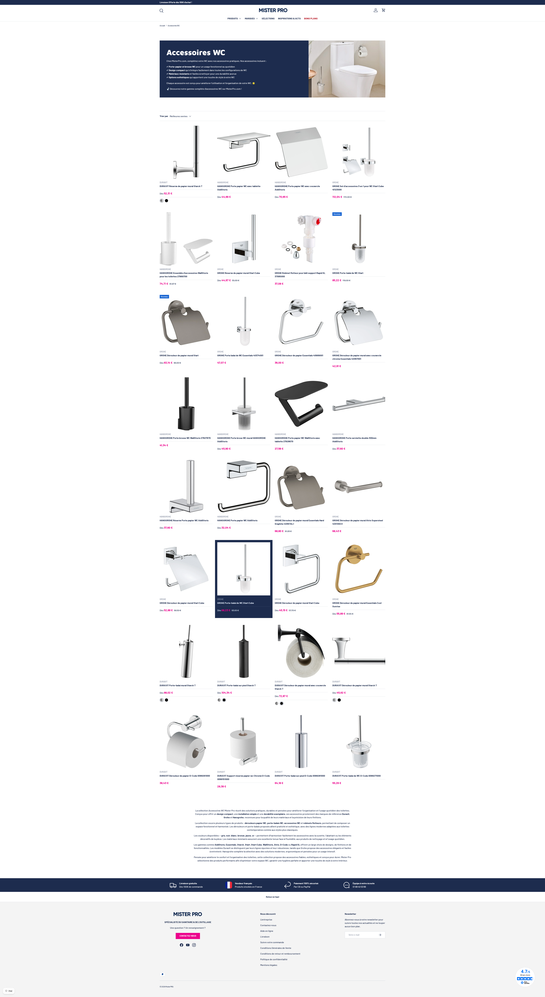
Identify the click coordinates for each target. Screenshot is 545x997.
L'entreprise (266, 919)
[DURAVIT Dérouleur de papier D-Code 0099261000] (186, 741)
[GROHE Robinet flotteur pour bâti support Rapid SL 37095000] (301, 238)
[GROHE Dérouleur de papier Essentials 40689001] (301, 321)
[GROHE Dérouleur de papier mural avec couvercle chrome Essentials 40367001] (358, 321)
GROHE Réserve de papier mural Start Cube (238, 273)
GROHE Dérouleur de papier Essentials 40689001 (299, 355)
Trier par (164, 116)
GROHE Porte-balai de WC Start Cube (235, 603)
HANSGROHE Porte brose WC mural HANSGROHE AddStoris (241, 440)
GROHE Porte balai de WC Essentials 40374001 (240, 355)
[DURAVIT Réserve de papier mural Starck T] (186, 152)
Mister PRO (169, 987)
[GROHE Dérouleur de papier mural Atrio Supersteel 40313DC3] (358, 486)
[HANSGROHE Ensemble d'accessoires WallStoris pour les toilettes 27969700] (186, 238)
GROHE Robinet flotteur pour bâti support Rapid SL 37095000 (300, 275)
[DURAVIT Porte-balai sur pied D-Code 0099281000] (301, 741)
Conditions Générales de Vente (275, 948)
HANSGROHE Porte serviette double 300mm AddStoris (354, 440)
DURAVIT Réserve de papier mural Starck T (181, 186)
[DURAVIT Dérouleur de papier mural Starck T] (358, 651)
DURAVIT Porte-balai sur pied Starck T (236, 685)
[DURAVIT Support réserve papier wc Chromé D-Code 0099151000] (243, 741)
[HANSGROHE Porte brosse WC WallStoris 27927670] (186, 403)
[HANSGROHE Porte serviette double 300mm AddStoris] (358, 403)
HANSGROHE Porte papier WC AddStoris (237, 520)
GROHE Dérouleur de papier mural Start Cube (182, 603)
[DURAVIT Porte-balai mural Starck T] (186, 651)
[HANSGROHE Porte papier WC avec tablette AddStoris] (243, 152)
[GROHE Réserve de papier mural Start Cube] (243, 238)
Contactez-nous (188, 936)
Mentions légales (268, 965)
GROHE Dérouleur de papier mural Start (179, 355)
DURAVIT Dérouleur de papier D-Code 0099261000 (185, 775)
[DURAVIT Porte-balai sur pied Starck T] (243, 651)
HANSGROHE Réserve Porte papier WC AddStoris (184, 520)
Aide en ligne (266, 931)
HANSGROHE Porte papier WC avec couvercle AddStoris (297, 188)
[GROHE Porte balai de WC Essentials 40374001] (243, 321)
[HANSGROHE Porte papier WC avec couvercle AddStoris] (301, 152)
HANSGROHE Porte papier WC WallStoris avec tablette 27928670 (297, 440)
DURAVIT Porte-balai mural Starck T (178, 685)
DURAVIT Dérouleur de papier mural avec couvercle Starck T (300, 687)
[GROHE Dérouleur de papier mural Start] (186, 321)
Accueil (162, 25)
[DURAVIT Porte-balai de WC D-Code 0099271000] (358, 741)
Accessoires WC (174, 25)
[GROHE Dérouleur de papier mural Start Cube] (186, 568)
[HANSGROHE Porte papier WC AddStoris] (243, 486)
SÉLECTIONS (268, 18)
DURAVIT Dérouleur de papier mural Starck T (354, 685)
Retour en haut (272, 897)
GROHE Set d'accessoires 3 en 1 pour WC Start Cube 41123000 (358, 188)
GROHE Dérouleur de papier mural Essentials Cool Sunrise (357, 605)
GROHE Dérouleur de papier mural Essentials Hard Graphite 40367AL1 (299, 522)
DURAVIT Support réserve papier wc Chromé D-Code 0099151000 (243, 777)
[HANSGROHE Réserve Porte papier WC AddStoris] (186, 486)
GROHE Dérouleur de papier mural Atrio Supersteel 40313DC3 (357, 522)
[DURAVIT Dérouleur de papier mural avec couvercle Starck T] (301, 651)
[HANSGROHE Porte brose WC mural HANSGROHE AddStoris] (243, 403)
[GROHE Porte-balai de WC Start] (358, 238)
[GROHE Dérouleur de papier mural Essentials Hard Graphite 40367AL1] (301, 486)
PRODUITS (233, 18)
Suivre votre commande (272, 942)
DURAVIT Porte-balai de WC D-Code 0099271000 (356, 775)
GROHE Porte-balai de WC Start (347, 273)
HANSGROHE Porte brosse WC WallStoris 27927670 (185, 438)
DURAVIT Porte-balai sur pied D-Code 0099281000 (300, 775)
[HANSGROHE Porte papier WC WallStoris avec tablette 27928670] (301, 403)
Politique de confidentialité (273, 959)
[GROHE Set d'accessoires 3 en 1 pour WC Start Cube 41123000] (358, 152)
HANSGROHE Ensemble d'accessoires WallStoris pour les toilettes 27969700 (184, 275)
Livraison (265, 936)
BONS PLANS (311, 18)
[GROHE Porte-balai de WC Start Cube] (243, 568)
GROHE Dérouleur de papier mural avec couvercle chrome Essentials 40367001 (356, 357)
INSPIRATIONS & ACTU (289, 18)
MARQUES (250, 18)
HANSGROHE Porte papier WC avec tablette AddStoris (238, 188)
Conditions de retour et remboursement (280, 953)
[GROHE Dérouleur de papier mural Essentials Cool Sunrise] (358, 568)
